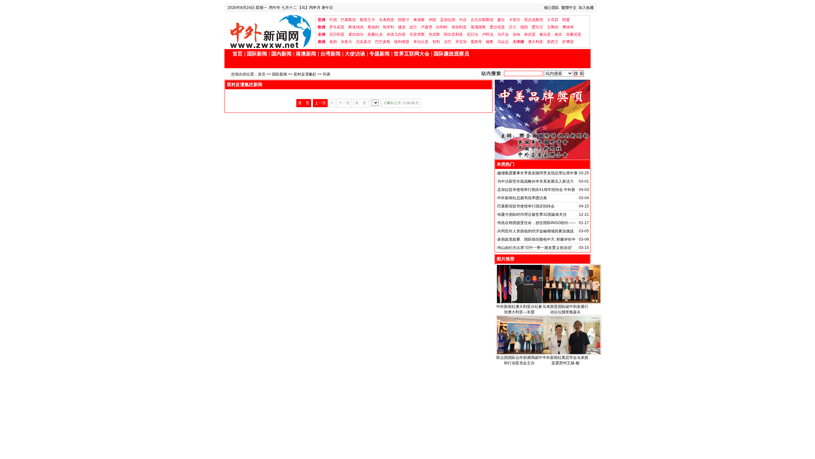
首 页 (303, 103)
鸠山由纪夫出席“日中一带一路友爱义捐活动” (534, 247)
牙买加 (461, 42)
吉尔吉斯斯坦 (482, 20)
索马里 (545, 34)
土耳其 (552, 20)
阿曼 (566, 20)
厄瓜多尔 (363, 42)
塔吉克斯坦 (533, 20)
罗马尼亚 (336, 27)
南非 (558, 34)
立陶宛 (552, 27)
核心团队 (551, 7)
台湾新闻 (330, 53)
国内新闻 (281, 53)
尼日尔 (472, 34)
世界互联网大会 (411, 53)
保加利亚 (459, 27)
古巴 (447, 42)
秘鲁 (489, 42)
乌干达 (503, 34)
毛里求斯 (417, 34)
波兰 (413, 27)
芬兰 (512, 27)
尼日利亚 (336, 34)
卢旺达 (487, 34)
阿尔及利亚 (453, 34)
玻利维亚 (401, 42)
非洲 (321, 34)
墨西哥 (476, 42)
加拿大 (346, 42)
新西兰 (552, 42)
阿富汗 (403, 20)
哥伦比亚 (421, 42)
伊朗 (432, 20)
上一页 (320, 103)
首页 (237, 53)
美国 (333, 42)
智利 (436, 42)
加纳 (516, 34)
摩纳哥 (568, 27)
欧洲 (321, 27)
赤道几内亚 (396, 34)
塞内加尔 (356, 34)
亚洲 (321, 20)
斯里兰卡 (367, 20)
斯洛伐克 (356, 27)
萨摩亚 (568, 42)
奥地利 (373, 27)
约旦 (463, 20)
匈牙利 (388, 27)
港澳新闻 (306, 53)
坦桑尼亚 (573, 34)
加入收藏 (586, 7)
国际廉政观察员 (451, 53)
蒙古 (501, 20)
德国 (524, 27)
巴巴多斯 (382, 42)
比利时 (442, 27)
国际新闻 (257, 53)
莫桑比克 (375, 34)
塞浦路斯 (478, 27)
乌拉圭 (503, 42)
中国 (333, 20)
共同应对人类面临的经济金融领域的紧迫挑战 (535, 231)
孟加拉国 (447, 20)
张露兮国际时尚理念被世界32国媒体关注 (532, 214)
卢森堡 (426, 27)
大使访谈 (355, 53)
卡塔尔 (514, 20)
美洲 (321, 42)
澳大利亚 (535, 42)
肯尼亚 (529, 34)
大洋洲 (518, 42)
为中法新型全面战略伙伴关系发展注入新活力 (535, 181)
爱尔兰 (537, 27)
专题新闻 (379, 53)
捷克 (402, 27)
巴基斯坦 (348, 20)
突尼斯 (434, 34)
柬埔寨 (419, 20)
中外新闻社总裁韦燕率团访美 (522, 198)
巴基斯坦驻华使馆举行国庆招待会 (526, 206)
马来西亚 (386, 20)
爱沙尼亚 (497, 27)
